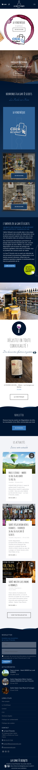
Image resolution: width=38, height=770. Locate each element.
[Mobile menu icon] (34, 4)
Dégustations (17, 537)
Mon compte (5, 701)
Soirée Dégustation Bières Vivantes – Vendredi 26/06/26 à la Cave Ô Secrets (19, 529)
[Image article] (5, 672)
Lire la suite (12, 498)
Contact (4, 709)
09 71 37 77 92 (8, 740)
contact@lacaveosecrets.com (12, 744)
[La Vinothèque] (19, 128)
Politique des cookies (8, 723)
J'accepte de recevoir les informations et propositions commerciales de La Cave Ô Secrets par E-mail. (19, 657)
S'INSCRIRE (6, 662)
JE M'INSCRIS (19, 428)
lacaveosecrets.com (9, 747)
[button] (34, 380)
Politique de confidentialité (10, 719)
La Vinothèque (6, 705)
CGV (3, 712)
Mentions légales (7, 716)
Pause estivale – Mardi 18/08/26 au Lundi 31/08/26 (17, 476)
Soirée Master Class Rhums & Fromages (22, 688)
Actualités (11, 482)
